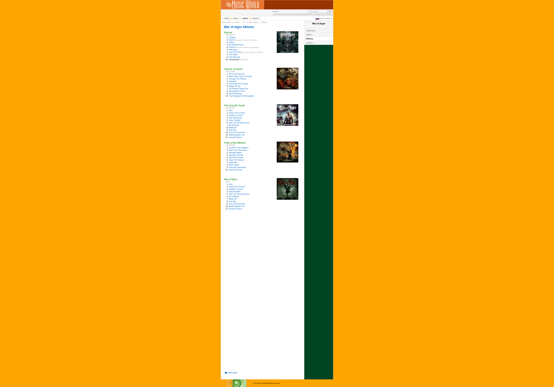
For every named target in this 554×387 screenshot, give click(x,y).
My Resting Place (236, 45)
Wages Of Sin (234, 86)
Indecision (233, 50)
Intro (231, 110)
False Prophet (234, 120)
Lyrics (245, 18)
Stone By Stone (235, 170)
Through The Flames (237, 79)
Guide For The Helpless (239, 148)
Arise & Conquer (233, 69)
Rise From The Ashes (238, 150)
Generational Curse (237, 91)
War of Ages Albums (239, 27)
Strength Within (235, 153)
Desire (231, 40)
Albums (309, 39)
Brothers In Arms (236, 115)
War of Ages (253, 22)
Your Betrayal (234, 57)
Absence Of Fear (236, 155)
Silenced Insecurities (237, 167)
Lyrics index (232, 373)
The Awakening (235, 93)
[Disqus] (262, 256)
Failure (231, 42)
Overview (310, 31)
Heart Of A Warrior (236, 160)
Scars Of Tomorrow (237, 132)
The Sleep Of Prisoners (238, 84)
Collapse (232, 37)
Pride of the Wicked (234, 143)
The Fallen (233, 54)
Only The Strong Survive (239, 123)
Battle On (233, 127)
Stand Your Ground (237, 113)
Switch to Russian (326, 18)
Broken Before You (237, 135)
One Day (232, 130)
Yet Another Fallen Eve (238, 89)
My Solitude (234, 125)
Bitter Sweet (234, 165)
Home (226, 18)
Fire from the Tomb (234, 105)
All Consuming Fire (237, 74)
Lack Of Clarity (235, 52)
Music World (226, 22)
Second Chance (235, 137)
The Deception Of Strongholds (241, 96)
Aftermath (233, 162)
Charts (255, 18)
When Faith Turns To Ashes (240, 76)
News (235, 18)
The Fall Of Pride (236, 157)
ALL (330, 14)
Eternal (228, 32)
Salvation (233, 81)
